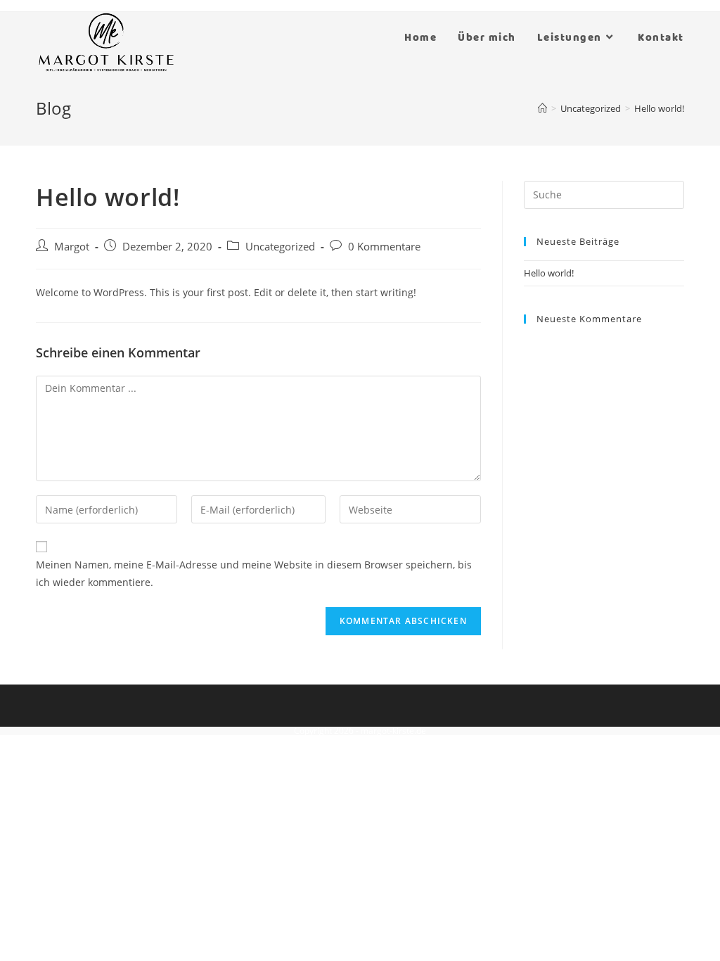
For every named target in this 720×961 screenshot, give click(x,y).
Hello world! (549, 273)
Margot (71, 246)
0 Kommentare (384, 246)
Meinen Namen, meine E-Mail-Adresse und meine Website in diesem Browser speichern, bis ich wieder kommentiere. (254, 573)
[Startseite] (542, 108)
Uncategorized (280, 246)
